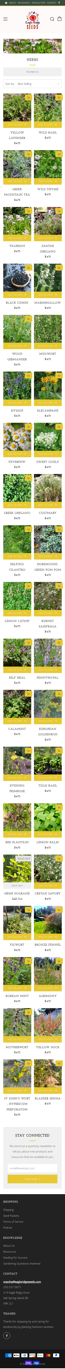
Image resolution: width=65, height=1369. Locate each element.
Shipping (8, 1209)
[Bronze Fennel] (48, 920)
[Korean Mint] (17, 971)
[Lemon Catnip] (17, 596)
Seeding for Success (15, 1257)
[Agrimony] (48, 971)
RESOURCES (24, 2)
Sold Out (17, 885)
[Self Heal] (17, 653)
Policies (7, 1227)
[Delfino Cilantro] (17, 539)
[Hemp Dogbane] (17, 869)
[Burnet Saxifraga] (48, 596)
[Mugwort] (48, 329)
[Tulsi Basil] (48, 761)
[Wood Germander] (17, 329)
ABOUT (12, 2)
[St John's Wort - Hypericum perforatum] (17, 1073)
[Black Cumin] (17, 278)
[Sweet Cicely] (48, 437)
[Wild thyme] (48, 164)
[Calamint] (17, 704)
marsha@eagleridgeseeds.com (22, 1281)
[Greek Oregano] (17, 488)
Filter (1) (33, 71)
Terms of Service (13, 1221)
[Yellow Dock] (48, 1022)
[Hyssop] (17, 385)
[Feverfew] (17, 437)
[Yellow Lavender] (17, 107)
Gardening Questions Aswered (21, 1263)
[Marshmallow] (48, 278)
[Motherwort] (17, 1022)
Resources (9, 1251)
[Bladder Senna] (48, 1073)
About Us (9, 1245)
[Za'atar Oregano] (48, 221)
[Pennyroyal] (48, 653)
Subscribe (31, 1179)
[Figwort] (17, 920)
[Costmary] (48, 488)
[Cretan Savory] (48, 869)
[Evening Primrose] (17, 761)
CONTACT (51, 2)
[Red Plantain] (17, 817)
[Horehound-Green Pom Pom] (48, 539)
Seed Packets (11, 1215)
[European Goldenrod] (48, 704)
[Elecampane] (48, 385)
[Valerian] (17, 221)
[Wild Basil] (48, 107)
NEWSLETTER (38, 2)
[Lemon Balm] (48, 817)
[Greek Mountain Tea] (17, 164)
